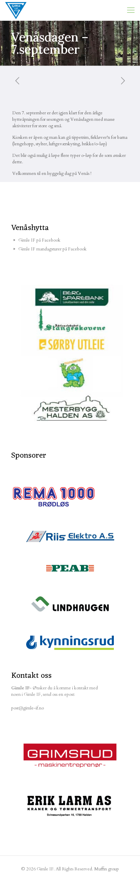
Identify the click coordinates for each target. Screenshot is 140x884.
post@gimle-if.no (27, 708)
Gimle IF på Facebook (39, 240)
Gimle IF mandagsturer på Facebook (52, 249)
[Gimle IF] (16, 10)
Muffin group (106, 869)
